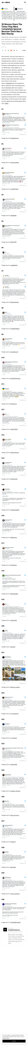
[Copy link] (17, 50)
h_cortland (13, 738)
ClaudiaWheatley (15, 922)
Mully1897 (13, 242)
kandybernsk (14, 352)
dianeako (13, 867)
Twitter (6, 103)
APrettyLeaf (13, 479)
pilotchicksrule (14, 452)
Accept (14, 1041)
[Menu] (25, 2)
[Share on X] (8, 50)
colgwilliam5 (14, 265)
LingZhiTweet (14, 189)
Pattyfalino (13, 565)
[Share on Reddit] (11, 50)
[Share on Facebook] (2, 50)
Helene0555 (14, 429)
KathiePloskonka (15, 378)
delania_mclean (15, 687)
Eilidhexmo (13, 537)
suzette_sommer (15, 791)
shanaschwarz (14, 162)
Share (24, 50)
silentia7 (12, 647)
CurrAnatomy (14, 713)
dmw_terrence (14, 815)
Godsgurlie (13, 620)
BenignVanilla (14, 302)
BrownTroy (13, 404)
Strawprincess (14, 138)
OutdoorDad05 (14, 510)
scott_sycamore (15, 894)
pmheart (13, 842)
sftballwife (13, 215)
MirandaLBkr (14, 594)
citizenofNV (13, 764)
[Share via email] (14, 50)
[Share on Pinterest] (5, 50)
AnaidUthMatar (15, 328)
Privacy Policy (5, 1038)
